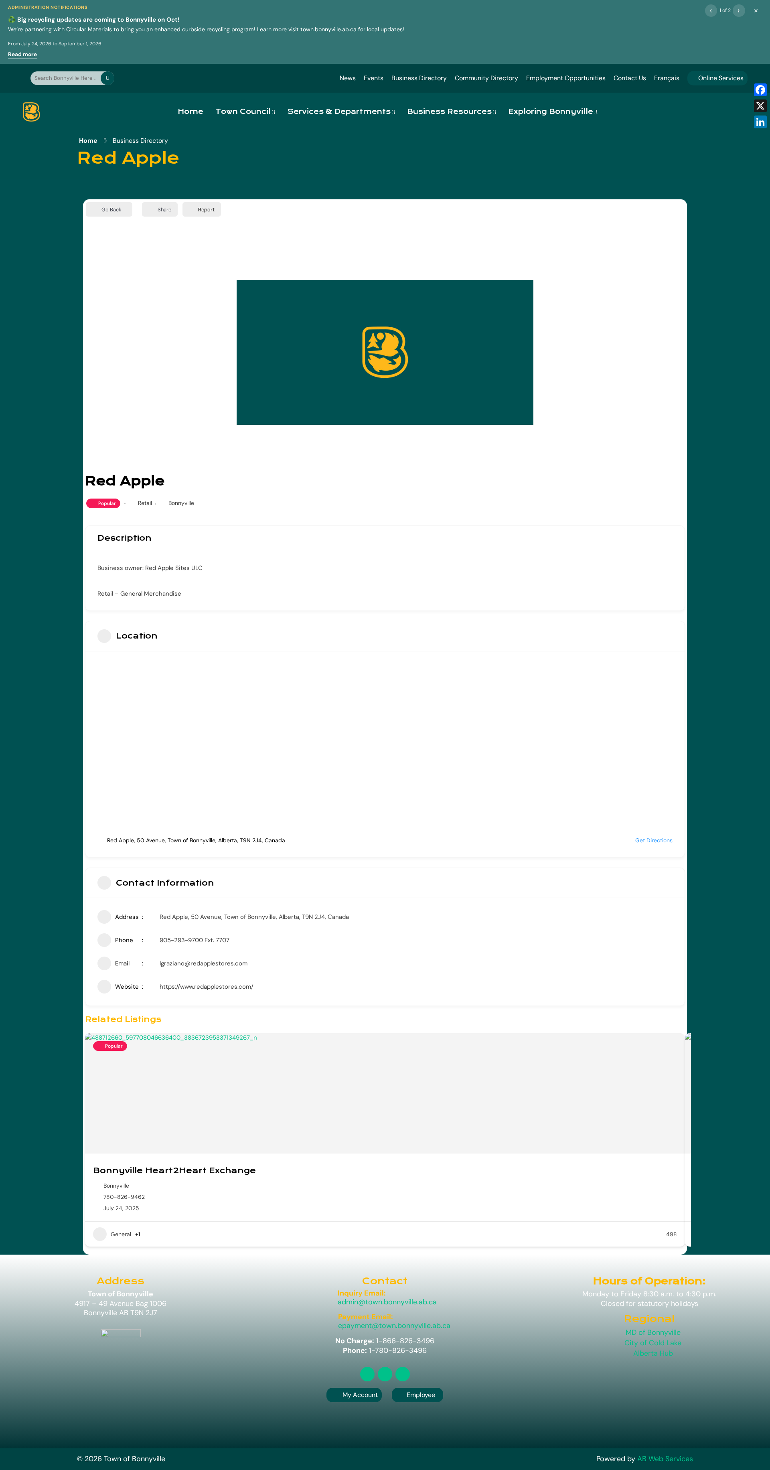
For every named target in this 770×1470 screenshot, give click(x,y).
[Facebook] (760, 90)
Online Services (717, 78)
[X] (760, 106)
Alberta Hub (653, 1353)
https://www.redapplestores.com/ (206, 987)
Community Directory (486, 78)
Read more (22, 54)
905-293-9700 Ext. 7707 (194, 940)
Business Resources (449, 111)
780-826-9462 (124, 1196)
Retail (145, 503)
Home (190, 111)
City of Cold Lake (652, 1343)
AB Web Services (665, 1459)
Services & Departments (339, 111)
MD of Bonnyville (653, 1332)
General (121, 1234)
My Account (360, 1395)
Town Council (243, 111)
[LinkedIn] (760, 122)
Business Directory (419, 78)
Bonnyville (181, 503)
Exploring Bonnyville (550, 111)
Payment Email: (365, 1317)
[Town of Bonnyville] (31, 112)
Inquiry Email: (362, 1293)
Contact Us (630, 78)
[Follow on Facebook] (385, 1374)
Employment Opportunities (566, 78)
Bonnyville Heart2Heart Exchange (174, 1170)
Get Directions (654, 840)
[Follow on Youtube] (402, 1374)
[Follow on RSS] (367, 1374)
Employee (417, 1395)
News (348, 78)
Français (666, 78)
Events (373, 78)
